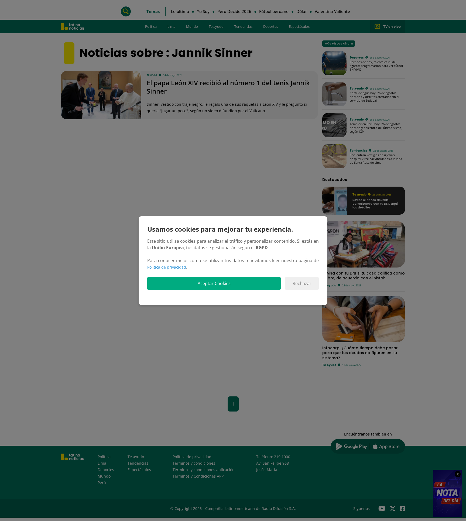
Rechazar (302, 283)
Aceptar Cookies (214, 283)
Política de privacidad (166, 267)
